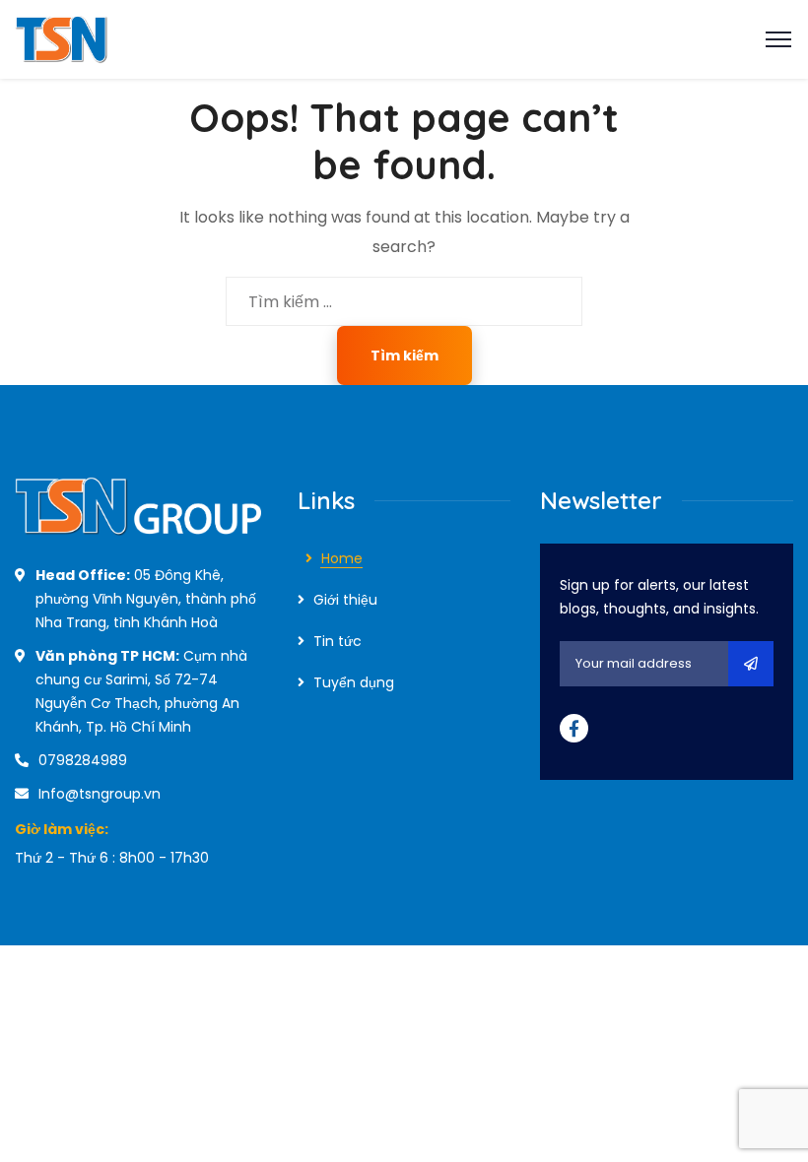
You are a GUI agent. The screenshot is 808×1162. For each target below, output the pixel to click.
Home (342, 558)
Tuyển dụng (353, 682)
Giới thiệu (345, 600)
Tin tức (337, 641)
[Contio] (116, 38)
